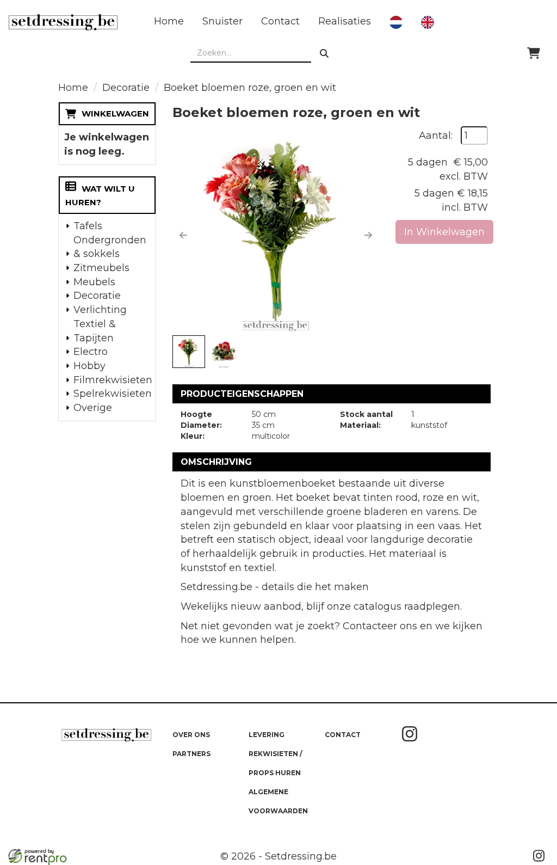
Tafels (87, 226)
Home (169, 21)
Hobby (89, 366)
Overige (92, 408)
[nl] (396, 22)
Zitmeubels (101, 268)
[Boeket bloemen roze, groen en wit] (275, 229)
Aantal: (436, 136)
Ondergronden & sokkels (109, 247)
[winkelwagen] (533, 53)
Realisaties (344, 21)
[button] (183, 235)
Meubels (94, 282)
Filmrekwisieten (110, 380)
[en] (427, 22)
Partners (191, 754)
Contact (280, 21)
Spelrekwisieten (110, 394)
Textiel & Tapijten (94, 331)
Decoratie (126, 88)
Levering (266, 735)
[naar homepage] (63, 22)
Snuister (222, 21)
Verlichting (100, 310)
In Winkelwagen (444, 232)
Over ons (191, 735)
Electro (90, 352)
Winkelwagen (115, 113)
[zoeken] (324, 53)
